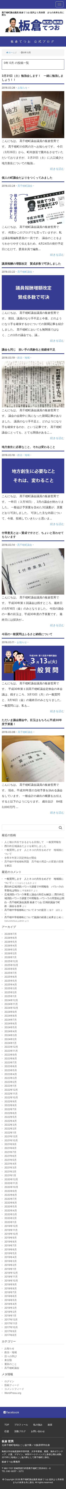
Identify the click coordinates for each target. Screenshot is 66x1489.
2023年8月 (10, 1058)
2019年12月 (11, 1225)
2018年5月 (10, 1300)
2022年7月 (10, 1109)
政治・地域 (23, 357)
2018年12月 (11, 1272)
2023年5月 (10, 1070)
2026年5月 (10, 941)
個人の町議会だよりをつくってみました (27, 177)
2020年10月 (11, 1186)
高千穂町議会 (25, 185)
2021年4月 (10, 1163)
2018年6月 (10, 1296)
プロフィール (21, 1424)
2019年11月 (11, 1229)
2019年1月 (10, 1268)
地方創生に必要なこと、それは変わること (28, 447)
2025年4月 (10, 984)
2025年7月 (10, 972)
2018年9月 (10, 1284)
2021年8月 (10, 1147)
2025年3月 (10, 988)
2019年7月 (10, 1245)
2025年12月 (11, 961)
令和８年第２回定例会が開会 (20, 857)
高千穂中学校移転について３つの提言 (25, 909)
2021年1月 (10, 1175)
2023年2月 (10, 1081)
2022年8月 (10, 1105)
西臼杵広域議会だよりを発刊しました (25, 846)
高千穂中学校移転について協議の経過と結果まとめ (32, 917)
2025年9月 (10, 968)
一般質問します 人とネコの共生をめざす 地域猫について (34, 851)
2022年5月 (10, 1116)
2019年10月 (11, 1233)
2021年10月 (11, 1140)
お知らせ (22, 87)
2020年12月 (11, 1179)
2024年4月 (10, 1031)
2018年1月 (10, 1315)
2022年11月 (11, 1093)
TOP (6, 1424)
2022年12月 (11, 1089)
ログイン (9, 1381)
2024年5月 (10, 1027)
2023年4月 (10, 1074)
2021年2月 (10, 1171)
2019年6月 (10, 1249)
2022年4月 (10, 1120)
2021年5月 (10, 1159)
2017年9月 (10, 1331)
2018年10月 (11, 1280)
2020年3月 (10, 1214)
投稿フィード (11, 1385)
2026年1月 (10, 957)
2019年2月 (10, 1264)
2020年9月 (10, 1190)
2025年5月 (10, 980)
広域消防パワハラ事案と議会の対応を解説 (27, 894)
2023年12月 (11, 1046)
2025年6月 (10, 976)
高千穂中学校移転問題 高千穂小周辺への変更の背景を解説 (34, 863)
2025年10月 (11, 965)
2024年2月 (10, 1039)
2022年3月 (10, 1124)
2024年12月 (11, 1000)
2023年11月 (11, 1050)
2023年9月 (10, 1054)
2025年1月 (10, 996)
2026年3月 (10, 949)
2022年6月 (10, 1113)
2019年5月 (10, 1253)
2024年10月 (11, 1007)
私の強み (37, 1424)
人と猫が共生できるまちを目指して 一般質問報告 (32, 842)
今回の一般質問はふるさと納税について (27, 634)
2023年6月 (10, 1066)
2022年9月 (10, 1101)
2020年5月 (10, 1206)
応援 (6, 1431)
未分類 (8, 1360)
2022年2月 (10, 1128)
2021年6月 (10, 1155)
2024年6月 (10, 1023)
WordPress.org (12, 1392)
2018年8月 (10, 1288)
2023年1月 (10, 1085)
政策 (50, 1424)
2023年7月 (10, 1062)
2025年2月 (10, 992)
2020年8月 (10, 1194)
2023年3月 (10, 1077)
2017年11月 (10, 1323)
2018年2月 (10, 1311)
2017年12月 (11, 1319)
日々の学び (10, 1356)
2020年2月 (10, 1218)
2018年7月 (10, 1292)
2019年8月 (10, 1241)
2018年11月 (11, 1276)
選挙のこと (10, 1364)
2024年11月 (11, 1003)
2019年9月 (10, 1237)
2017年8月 (10, 1334)
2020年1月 (10, 1222)
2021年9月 (10, 1144)
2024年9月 (10, 1011)
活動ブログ (20, 1431)
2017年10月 (11, 1327)
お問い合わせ (38, 1431)
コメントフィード (14, 1388)
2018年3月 (10, 1307)
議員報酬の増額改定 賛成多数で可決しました (31, 263)
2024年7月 (10, 1019)
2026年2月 (10, 953)
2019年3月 (10, 1261)
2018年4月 (10, 1303)
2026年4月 (10, 945)
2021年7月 (10, 1151)
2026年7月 (10, 933)
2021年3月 (10, 1167)
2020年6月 (10, 1202)
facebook (13, 1412)
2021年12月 (11, 1136)
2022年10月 (11, 1097)
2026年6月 (10, 937)
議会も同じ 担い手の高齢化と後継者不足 (28, 349)
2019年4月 (10, 1257)
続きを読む (57, 168)
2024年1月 (10, 1042)
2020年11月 (11, 1183)
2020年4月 (10, 1210)
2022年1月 (10, 1132)
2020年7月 (10, 1198)
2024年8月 (10, 1015)
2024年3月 (10, 1035)
